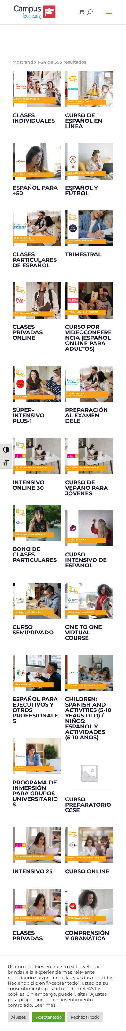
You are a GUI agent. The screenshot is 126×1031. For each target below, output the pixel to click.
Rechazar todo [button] (85, 1017)
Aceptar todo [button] (49, 1017)
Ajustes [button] (18, 1017)
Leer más (44, 1005)
